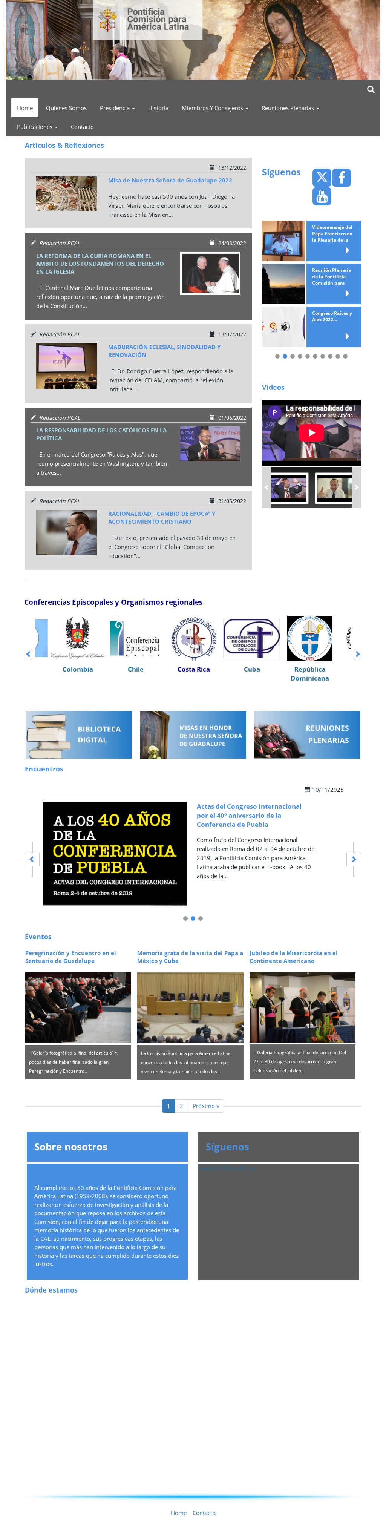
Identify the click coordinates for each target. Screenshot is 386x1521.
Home (25, 108)
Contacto (82, 126)
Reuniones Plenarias (289, 108)
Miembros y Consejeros (213, 108)
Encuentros (44, 768)
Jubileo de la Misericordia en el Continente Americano (294, 956)
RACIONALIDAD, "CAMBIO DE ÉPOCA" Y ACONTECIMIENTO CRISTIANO (161, 517)
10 (345, 356)
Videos (273, 387)
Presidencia (115, 108)
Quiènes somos (66, 108)
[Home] (193, 38)
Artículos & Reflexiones (64, 145)
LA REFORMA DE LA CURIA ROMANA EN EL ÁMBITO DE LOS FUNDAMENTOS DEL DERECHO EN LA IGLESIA (100, 263)
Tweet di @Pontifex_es (227, 1168)
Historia (158, 108)
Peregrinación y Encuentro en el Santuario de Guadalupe (70, 956)
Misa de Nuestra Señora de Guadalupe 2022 (170, 180)
